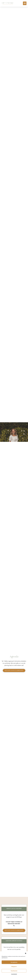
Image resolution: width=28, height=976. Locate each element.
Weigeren (14, 966)
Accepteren (14, 962)
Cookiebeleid (14, 974)
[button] (25, 953)
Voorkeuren (14, 971)
